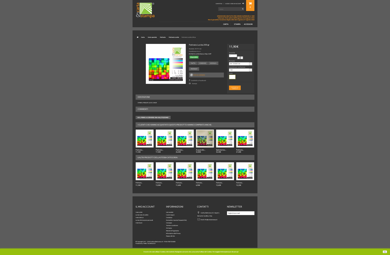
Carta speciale (152, 37)
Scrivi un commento (199, 75)
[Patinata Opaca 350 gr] (165, 138)
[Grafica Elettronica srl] (146, 13)
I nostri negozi (170, 215)
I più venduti (169, 212)
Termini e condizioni (172, 225)
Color (231, 73)
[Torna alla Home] (138, 37)
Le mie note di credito (142, 215)
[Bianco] (232, 77)
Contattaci (169, 217)
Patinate (163, 37)
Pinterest (194, 69)
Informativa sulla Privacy (173, 233)
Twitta (193, 63)
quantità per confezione (237, 67)
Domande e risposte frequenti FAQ (176, 220)
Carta (225, 24)
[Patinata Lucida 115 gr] (145, 138)
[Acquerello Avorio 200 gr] (205, 138)
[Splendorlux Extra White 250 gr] (225, 138)
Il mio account (145, 206)
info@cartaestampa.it (210, 219)
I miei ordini (139, 212)
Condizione (193, 51)
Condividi (202, 63)
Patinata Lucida (174, 37)
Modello (191, 48)
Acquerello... (200, 150)
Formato (232, 61)
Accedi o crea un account (233, 3)
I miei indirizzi (140, 217)
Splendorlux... (221, 150)
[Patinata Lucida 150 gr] (185, 171)
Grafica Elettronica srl (156, 241)
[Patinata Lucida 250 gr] (225, 171)
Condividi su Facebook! (198, 80)
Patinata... (139, 150)
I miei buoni (139, 222)
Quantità (232, 52)
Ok (385, 252)
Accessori (248, 24)
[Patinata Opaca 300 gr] (185, 138)
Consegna (169, 222)
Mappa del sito (170, 236)
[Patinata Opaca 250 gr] (245, 138)
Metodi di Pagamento (172, 230)
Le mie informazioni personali (144, 220)
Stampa (237, 24)
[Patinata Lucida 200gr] (165, 63)
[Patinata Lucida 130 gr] (165, 171)
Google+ (213, 63)
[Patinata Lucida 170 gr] (205, 171)
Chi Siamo (169, 228)
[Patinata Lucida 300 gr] (245, 171)
